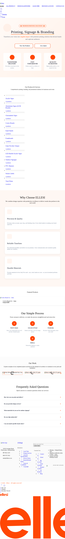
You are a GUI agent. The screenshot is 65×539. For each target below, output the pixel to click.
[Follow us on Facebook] (18, 443)
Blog (41, 473)
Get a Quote (43, 45)
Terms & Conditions (24, 464)
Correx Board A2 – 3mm (9, 301)
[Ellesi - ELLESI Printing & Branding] (2, 3)
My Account (39, 461)
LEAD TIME (36, 6)
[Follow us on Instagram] (19, 443)
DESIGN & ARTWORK (23, 6)
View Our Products (25, 45)
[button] (4, 373)
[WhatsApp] (64, 2)
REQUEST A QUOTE (48, 6)
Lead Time (26, 451)
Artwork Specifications (24, 455)
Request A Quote (40, 467)
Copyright (25, 466)
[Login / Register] (1, 12)
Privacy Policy (27, 458)
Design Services (27, 453)
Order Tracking (40, 464)
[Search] (1, 9)
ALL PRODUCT (10, 6)
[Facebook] (59, 2)
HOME (2, 6)
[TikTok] (61, 2)
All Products (39, 471)
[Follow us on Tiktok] (22, 443)
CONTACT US (60, 6)
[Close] (1, 487)
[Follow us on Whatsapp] (20, 443)
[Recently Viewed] (4, 486)
